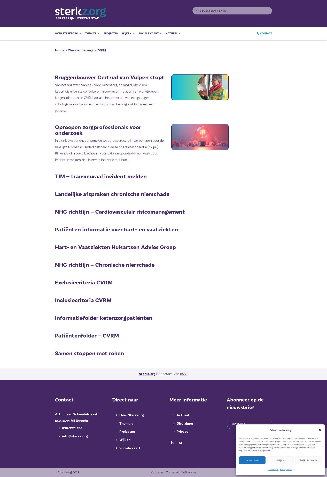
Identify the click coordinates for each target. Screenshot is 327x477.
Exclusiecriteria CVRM (84, 282)
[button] (320, 430)
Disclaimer (185, 423)
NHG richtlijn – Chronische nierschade (105, 264)
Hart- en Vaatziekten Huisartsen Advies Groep (115, 246)
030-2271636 (72, 428)
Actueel (171, 33)
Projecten (111, 33)
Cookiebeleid (273, 469)
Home (59, 50)
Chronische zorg (80, 50)
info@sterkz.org (75, 436)
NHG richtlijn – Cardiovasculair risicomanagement (120, 211)
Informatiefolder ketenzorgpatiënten (103, 317)
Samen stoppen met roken (89, 353)
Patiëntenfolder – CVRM (87, 335)
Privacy (182, 431)
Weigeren (280, 460)
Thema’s (90, 33)
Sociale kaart (148, 33)
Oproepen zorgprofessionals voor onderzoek (98, 130)
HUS (183, 374)
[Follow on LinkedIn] (172, 442)
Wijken (126, 33)
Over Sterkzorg (66, 33)
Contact (265, 33)
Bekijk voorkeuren (308, 460)
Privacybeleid (286, 469)
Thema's (126, 423)
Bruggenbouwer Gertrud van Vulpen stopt (109, 77)
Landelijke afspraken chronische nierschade (112, 193)
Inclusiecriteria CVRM (83, 300)
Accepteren (252, 460)
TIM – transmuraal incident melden (101, 176)
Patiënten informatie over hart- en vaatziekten (116, 229)
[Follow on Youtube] (180, 442)
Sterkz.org (147, 374)
